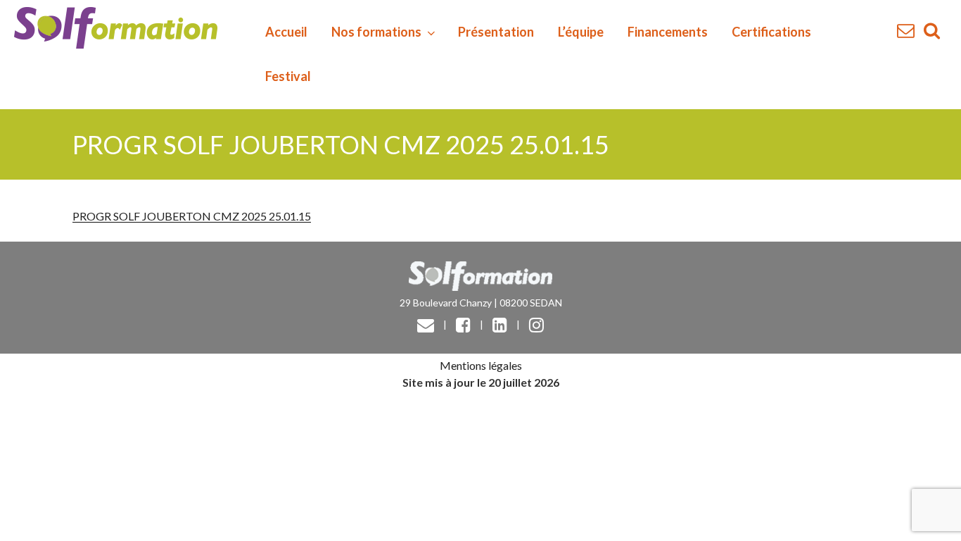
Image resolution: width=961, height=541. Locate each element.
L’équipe (581, 31)
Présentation (496, 31)
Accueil (286, 31)
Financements (668, 31)
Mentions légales (481, 365)
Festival (288, 76)
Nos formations (376, 31)
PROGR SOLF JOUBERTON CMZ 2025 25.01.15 (191, 216)
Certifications (771, 31)
